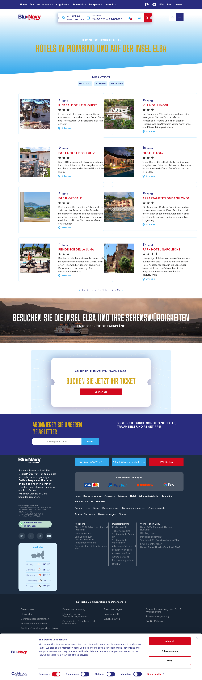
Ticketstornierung (121, 530)
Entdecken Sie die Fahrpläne (101, 326)
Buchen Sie (101, 391)
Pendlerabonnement (85, 542)
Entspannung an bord (123, 560)
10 (106, 290)
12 (112, 290)
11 (109, 290)
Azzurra (79, 507)
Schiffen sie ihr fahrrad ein (123, 535)
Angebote (110, 496)
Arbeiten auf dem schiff (124, 546)
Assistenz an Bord (121, 553)
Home (77, 496)
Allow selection (170, 651)
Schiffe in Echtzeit (84, 501)
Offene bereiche (120, 556)
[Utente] (147, 4)
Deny (169, 660)
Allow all (169, 641)
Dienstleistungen (110, 507)
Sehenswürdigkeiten (149, 496)
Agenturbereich (156, 507)
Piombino (101, 83)
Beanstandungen (107, 514)
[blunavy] (29, 15)
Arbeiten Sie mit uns (85, 514)
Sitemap (123, 514)
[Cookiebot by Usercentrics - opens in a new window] (19, 674)
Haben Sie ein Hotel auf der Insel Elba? (160, 547)
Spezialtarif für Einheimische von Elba (91, 547)
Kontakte (100, 501)
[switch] (85, 674)
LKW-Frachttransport (151, 543)
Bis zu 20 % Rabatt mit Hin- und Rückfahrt (91, 528)
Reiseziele (122, 496)
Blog (87, 507)
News (96, 507)
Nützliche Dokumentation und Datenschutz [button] (101, 601)
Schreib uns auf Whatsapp (33, 524)
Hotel (133, 496)
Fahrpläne (167, 496)
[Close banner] (197, 638)
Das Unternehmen (92, 496)
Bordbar (116, 563)
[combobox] (98, 16)
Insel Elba (85, 83)
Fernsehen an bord (122, 549)
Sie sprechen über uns (134, 507)
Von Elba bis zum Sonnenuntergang (84, 538)
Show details (154, 674)
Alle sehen (117, 83)
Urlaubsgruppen (83, 533)
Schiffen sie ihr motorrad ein (119, 541)
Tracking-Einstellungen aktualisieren (39, 628)
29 (118, 290)
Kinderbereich (119, 527)
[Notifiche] (154, 4)
